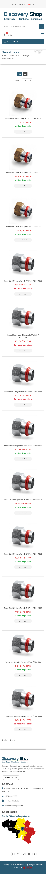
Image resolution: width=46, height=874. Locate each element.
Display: (17, 80)
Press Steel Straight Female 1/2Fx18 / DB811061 (23, 662)
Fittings (26, 56)
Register (22, 4)
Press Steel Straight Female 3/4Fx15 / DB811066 (23, 392)
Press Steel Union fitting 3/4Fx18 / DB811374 (23, 173)
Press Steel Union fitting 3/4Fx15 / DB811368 (23, 227)
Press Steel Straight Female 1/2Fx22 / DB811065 (23, 446)
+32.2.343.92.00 (11, 796)
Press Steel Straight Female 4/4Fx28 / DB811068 (23, 281)
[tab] (19, 74)
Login (14, 4)
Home (4, 56)
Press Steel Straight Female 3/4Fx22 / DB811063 (23, 554)
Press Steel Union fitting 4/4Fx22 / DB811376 (23, 119)
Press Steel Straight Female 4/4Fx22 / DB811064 (23, 500)
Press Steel (14, 56)
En (31, 4)
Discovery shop (22, 865)
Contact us (12, 777)
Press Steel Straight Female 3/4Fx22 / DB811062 (23, 608)
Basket (10, 35)
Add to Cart (23, 729)
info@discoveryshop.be (14, 806)
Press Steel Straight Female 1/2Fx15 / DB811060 (23, 716)
